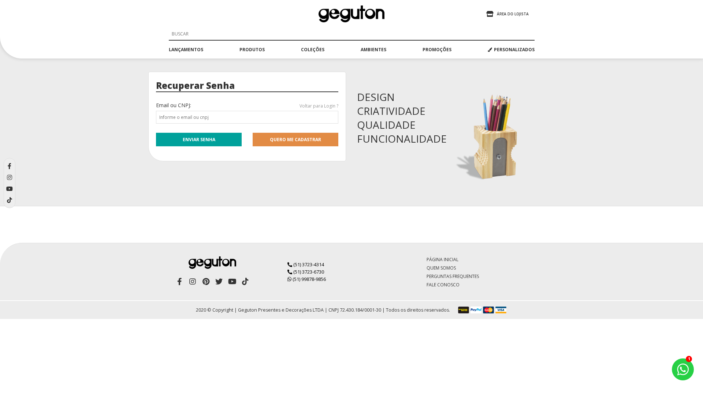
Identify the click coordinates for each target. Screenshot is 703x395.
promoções (437, 49)
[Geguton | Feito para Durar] (351, 13)
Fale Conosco (443, 285)
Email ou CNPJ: (173, 105)
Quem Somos (441, 268)
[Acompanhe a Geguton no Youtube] (232, 281)
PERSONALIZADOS (514, 49)
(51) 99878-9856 (308, 279)
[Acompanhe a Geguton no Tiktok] (245, 281)
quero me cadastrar (295, 139)
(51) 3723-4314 (308, 264)
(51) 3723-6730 (308, 271)
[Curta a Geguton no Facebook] (179, 281)
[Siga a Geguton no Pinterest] (205, 281)
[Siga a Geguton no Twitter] (218, 281)
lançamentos (186, 49)
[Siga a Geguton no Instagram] (192, 281)
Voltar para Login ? (319, 106)
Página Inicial (442, 259)
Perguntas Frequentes (453, 276)
